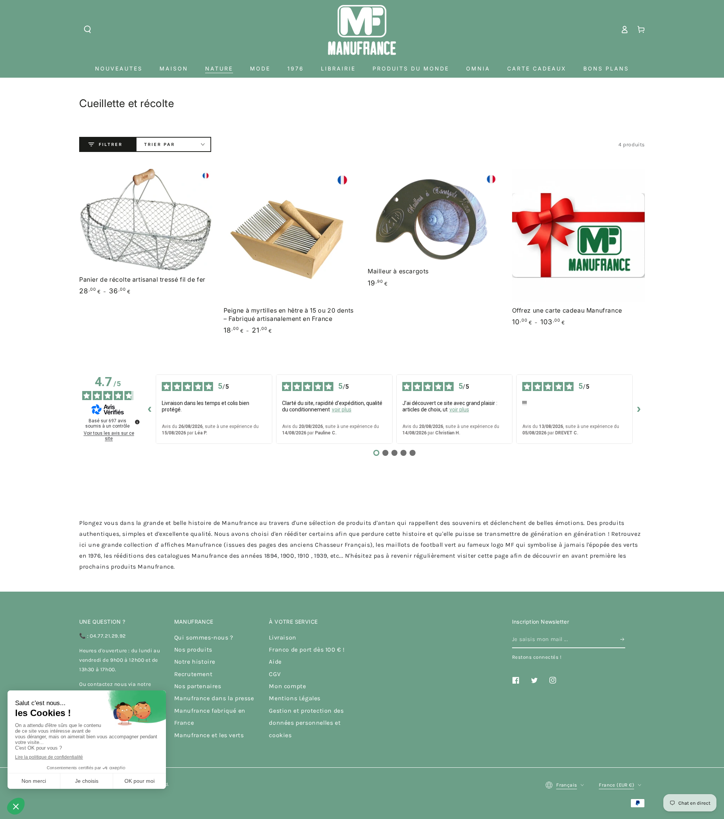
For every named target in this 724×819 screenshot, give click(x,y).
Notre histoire (194, 661)
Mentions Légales (295, 698)
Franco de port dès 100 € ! (307, 649)
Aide (275, 661)
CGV (275, 674)
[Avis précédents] (149, 409)
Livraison (282, 637)
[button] (87, 29)
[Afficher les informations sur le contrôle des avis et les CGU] (137, 422)
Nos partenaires (197, 686)
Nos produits (193, 649)
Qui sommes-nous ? (203, 637)
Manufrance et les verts (209, 735)
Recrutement (193, 674)
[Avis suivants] (639, 409)
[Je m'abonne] (622, 639)
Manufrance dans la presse (214, 698)
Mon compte (287, 686)
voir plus (341, 409)
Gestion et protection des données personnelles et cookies (306, 723)
